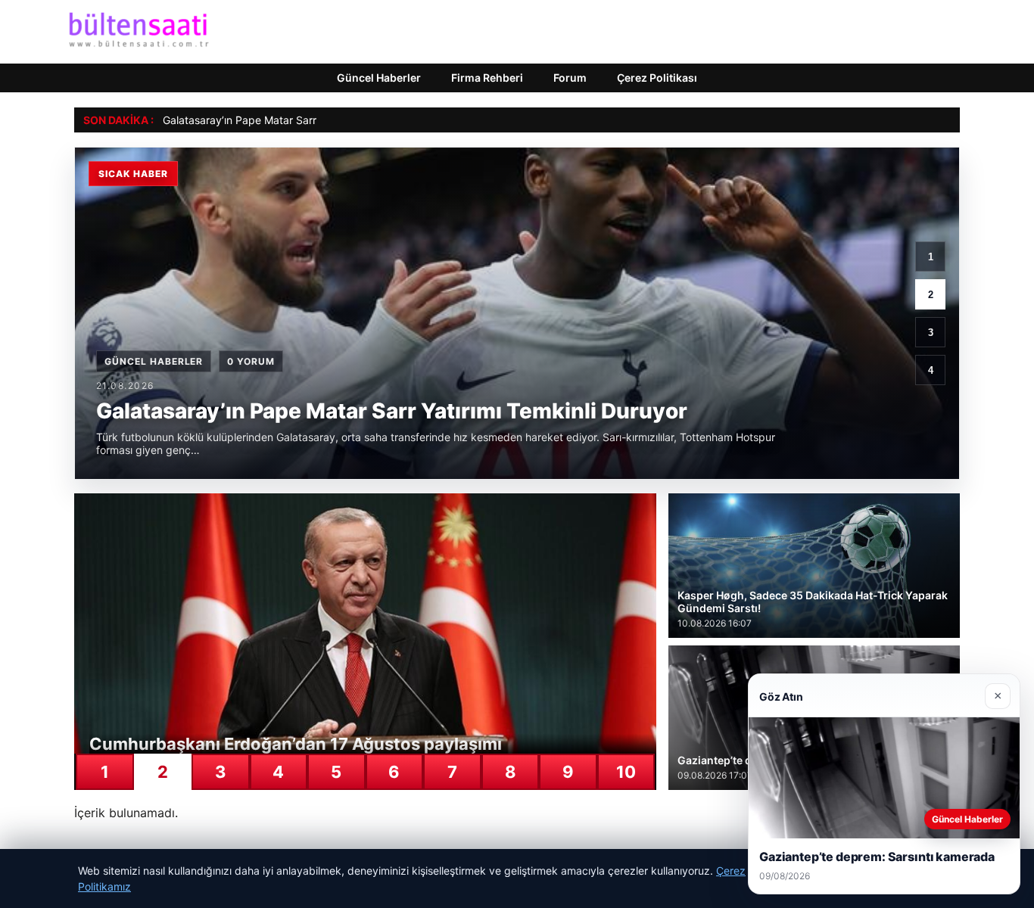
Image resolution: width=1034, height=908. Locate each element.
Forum (570, 77)
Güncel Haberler (379, 77)
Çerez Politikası (657, 77)
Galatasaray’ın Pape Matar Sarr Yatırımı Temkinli (280, 120)
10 (626, 772)
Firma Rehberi (487, 77)
